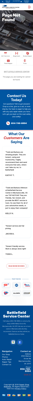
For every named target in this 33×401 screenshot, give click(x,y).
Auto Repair (7, 359)
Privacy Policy (20, 389)
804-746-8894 (15, 321)
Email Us (27, 374)
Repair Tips (6, 362)
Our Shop (6, 354)
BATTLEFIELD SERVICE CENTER (16, 72)
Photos (5, 357)
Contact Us (6, 364)
